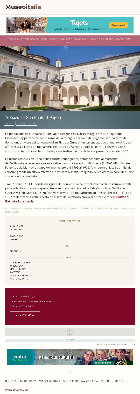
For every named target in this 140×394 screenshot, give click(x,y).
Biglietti (11, 381)
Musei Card (28, 381)
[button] (133, 7)
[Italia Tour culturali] (70, 357)
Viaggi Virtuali (49, 381)
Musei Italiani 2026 (17, 389)
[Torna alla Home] (23, 7)
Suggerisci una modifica (80, 381)
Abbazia (9, 124)
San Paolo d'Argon (26, 124)
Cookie (105, 381)
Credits (119, 381)
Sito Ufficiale (25, 314)
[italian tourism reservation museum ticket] (70, 25)
